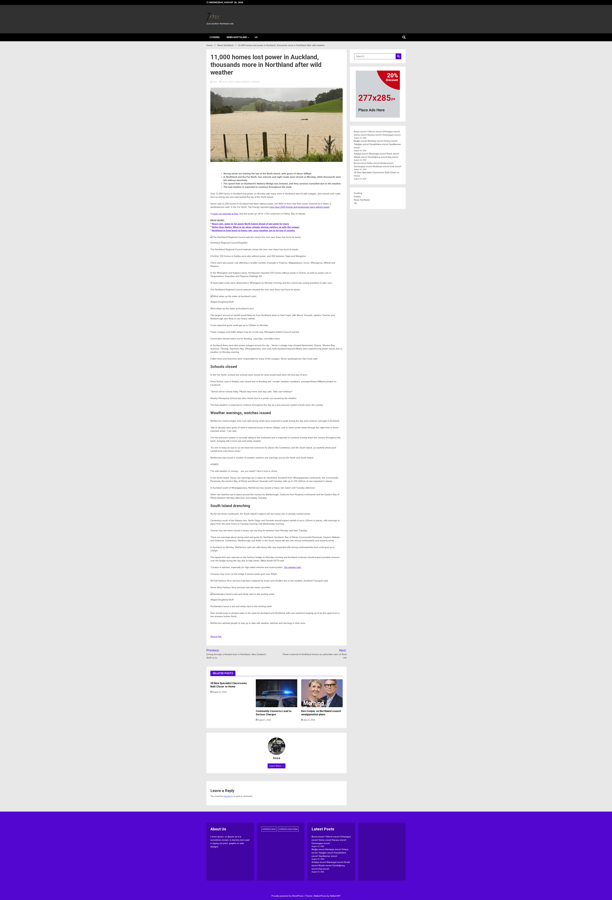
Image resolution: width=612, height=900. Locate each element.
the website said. (292, 567)
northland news (269, 829)
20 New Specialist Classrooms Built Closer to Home (228, 685)
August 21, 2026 (219, 692)
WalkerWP (335, 896)
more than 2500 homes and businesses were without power (299, 207)
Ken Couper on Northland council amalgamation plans (321, 713)
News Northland (237, 37)
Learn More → (276, 766)
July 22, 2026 (309, 720)
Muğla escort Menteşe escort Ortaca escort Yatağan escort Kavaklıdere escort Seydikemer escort (377, 144)
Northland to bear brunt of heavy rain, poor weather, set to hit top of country (253, 230)
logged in (228, 796)
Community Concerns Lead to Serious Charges (273, 713)
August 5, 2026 (264, 720)
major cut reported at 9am (225, 213)
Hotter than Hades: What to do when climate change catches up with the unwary (255, 227)
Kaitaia (357, 196)
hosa (215, 82)
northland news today (288, 829)
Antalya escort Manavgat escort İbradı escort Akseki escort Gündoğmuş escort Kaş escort (331, 865)
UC (256, 37)
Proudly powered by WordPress (287, 896)
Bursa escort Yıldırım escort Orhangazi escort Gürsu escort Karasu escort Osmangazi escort (331, 840)
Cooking (215, 37)
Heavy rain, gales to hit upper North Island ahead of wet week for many (250, 223)
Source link (216, 636)
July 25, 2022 (227, 82)
